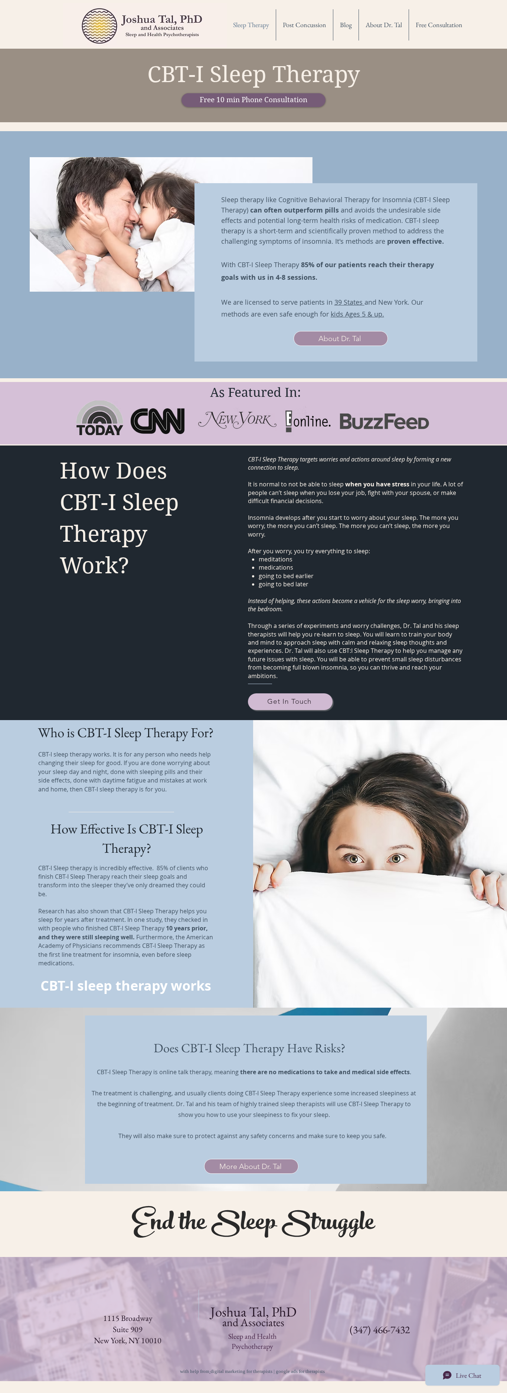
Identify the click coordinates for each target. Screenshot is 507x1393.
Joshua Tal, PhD (253, 1312)
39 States (349, 302)
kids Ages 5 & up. (357, 314)
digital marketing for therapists (241, 1371)
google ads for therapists (300, 1371)
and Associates (253, 1322)
